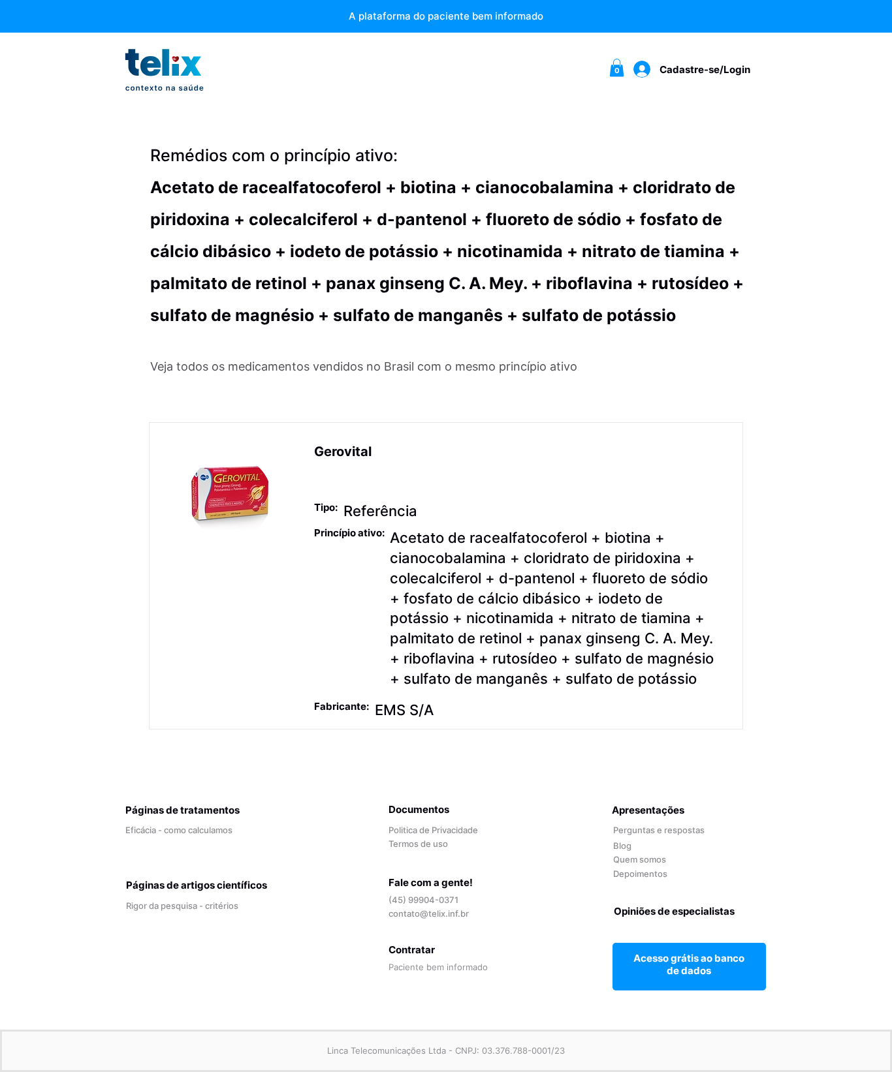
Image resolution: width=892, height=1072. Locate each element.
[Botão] (446, 521)
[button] (616, 67)
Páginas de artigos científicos (196, 885)
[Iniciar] (689, 964)
